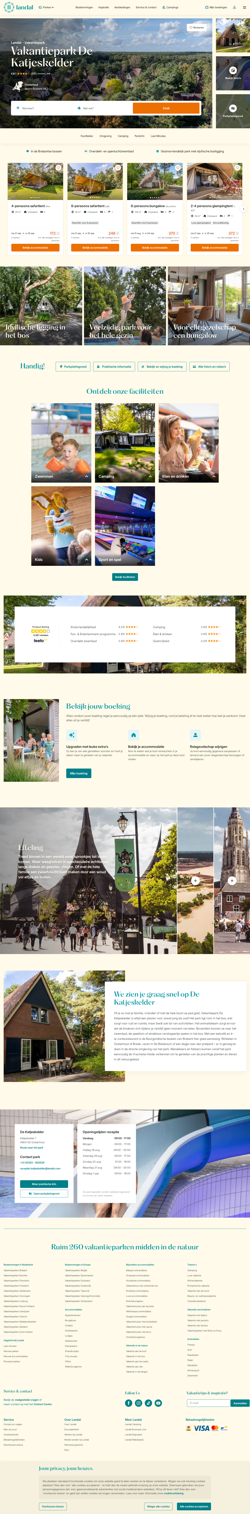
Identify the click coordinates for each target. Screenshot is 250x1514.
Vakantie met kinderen (198, 1309)
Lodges (68, 1335)
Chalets (69, 1325)
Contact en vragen (13, 1424)
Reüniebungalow (134, 1301)
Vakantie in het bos (135, 1356)
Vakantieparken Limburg (16, 1301)
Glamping (192, 1270)
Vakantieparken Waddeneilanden (20, 1321)
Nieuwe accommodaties (16, 1356)
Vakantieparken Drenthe (15, 1275)
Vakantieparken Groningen (17, 1296)
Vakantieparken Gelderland (17, 1290)
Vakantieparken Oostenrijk (78, 1285)
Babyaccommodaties (136, 1270)
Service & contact (146, 7)
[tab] (88, 880)
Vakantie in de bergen (137, 1371)
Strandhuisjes (72, 1351)
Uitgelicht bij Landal (14, 1340)
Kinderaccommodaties (137, 1290)
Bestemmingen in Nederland (18, 1264)
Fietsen (191, 1344)
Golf (189, 1349)
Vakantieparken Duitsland (77, 1280)
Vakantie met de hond (198, 1290)
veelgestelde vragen (27, 1399)
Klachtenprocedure (13, 1444)
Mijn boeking (78, 773)
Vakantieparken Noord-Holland (19, 1306)
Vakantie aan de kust (136, 1351)
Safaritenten (71, 1341)
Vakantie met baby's (197, 1315)
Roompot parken (12, 1361)
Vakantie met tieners (197, 1325)
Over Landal (70, 1424)
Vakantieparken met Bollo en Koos (204, 1330)
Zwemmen (192, 1375)
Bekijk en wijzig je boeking (165, 366)
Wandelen (192, 1365)
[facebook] (129, 1406)
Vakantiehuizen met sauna (139, 1326)
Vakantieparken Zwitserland (78, 1301)
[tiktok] (149, 1406)
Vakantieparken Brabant (15, 1270)
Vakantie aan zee (134, 1366)
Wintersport (193, 1370)
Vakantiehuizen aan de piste (140, 1306)
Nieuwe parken (11, 1351)
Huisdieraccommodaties (138, 1280)
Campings (172, 7)
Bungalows (70, 1320)
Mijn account (10, 1429)
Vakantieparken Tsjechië (77, 1290)
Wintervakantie (194, 1280)
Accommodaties (73, 1309)
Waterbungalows (73, 1366)
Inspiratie (103, 7)
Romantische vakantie (198, 1285)
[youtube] (158, 1406)
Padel (190, 1360)
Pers (66, 1450)
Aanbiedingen (122, 7)
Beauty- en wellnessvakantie (201, 1296)
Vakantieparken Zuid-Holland (18, 1332)
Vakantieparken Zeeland (15, 1326)
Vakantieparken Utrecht (15, 1316)
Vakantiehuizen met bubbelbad (141, 1321)
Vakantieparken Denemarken (79, 1275)
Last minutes (10, 1346)
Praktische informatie (116, 366)
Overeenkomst (11, 1434)
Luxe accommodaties (137, 1296)
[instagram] (139, 1406)
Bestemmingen (84, 7)
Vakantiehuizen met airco (138, 1332)
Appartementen (73, 1315)
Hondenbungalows (135, 1337)
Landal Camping (133, 1424)
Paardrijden (193, 1355)
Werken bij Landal (73, 1434)
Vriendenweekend (196, 1301)
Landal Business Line (135, 1429)
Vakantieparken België (76, 1270)
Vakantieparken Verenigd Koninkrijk (82, 1296)
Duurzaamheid (71, 1429)
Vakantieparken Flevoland (16, 1280)
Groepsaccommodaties (137, 1275)
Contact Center (43, 1404)
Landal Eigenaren (133, 1434)
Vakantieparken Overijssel (16, 1311)
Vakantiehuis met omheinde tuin (142, 1285)
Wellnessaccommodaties (138, 1311)
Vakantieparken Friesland (16, 1285)
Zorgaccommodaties (136, 1316)
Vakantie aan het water (137, 1361)
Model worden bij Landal (76, 1439)
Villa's (68, 1361)
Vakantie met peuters (197, 1320)
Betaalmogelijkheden (14, 1439)
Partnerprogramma (73, 1444)
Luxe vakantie (194, 1275)
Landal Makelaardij (134, 1439)
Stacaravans (71, 1346)
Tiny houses (71, 1356)
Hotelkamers (71, 1330)
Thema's (192, 1264)
